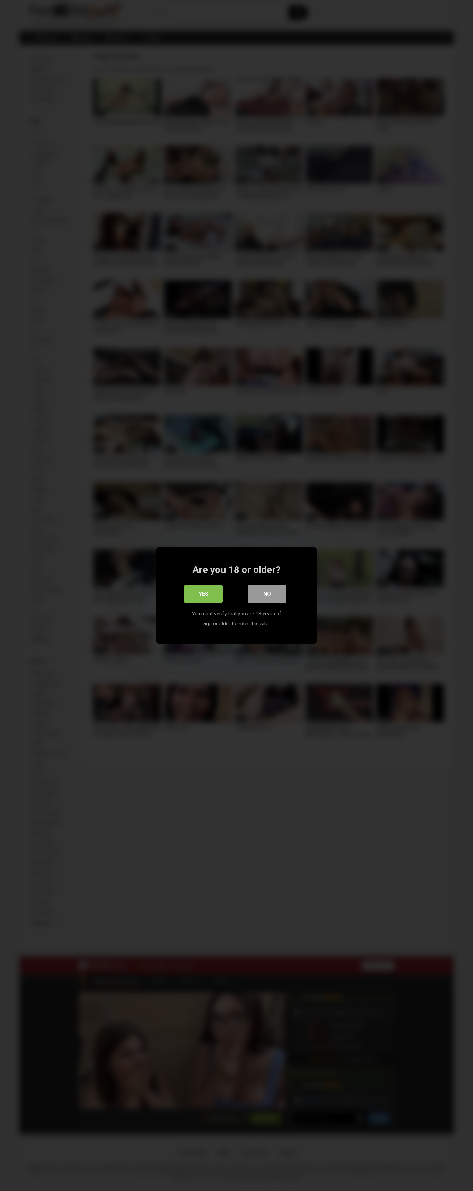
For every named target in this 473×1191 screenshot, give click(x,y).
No (267, 594)
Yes (203, 594)
